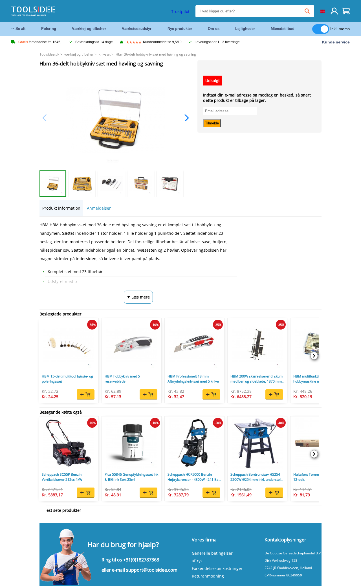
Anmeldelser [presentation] (99, 208)
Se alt (20, 29)
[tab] (61, 208)
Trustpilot (180, 11)
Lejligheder (245, 29)
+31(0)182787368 (141, 560)
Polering (48, 29)
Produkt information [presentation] (61, 208)
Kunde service (336, 42)
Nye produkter (180, 29)
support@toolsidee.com (151, 570)
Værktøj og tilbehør (89, 29)
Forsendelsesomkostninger (217, 568)
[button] (185, 118)
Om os (213, 29)
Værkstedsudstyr (136, 29)
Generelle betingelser (212, 553)
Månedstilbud (282, 29)
